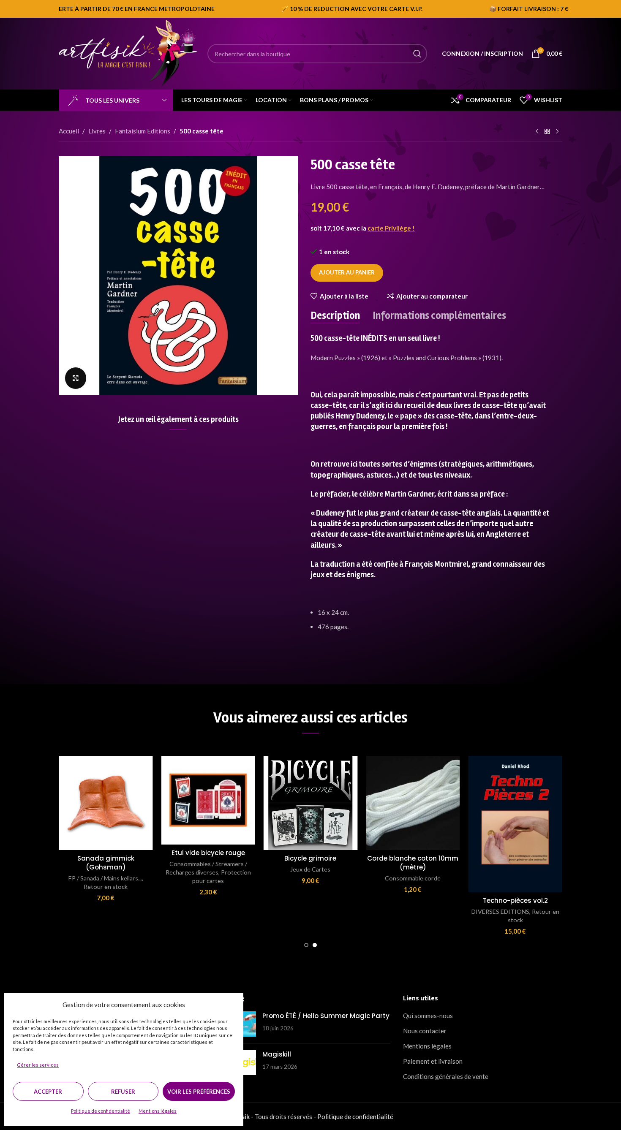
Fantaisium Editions (142, 131)
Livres (97, 131)
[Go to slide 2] (315, 945)
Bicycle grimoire (310, 858)
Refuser (123, 1091)
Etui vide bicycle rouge (208, 852)
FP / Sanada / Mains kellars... (105, 878)
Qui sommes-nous (428, 1015)
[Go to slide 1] (306, 945)
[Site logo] (129, 53)
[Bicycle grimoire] (310, 803)
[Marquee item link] (318, 9)
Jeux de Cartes (310, 869)
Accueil (69, 131)
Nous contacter (425, 1031)
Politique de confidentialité (100, 1111)
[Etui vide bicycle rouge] (208, 800)
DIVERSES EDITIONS (500, 911)
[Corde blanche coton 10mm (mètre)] (413, 803)
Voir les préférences (198, 1091)
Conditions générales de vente (445, 1076)
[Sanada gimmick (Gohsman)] (106, 803)
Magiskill (276, 1054)
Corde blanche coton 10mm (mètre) (412, 863)
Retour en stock (106, 886)
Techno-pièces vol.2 (515, 900)
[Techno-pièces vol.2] (515, 824)
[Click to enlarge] (75, 377)
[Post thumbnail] (243, 1024)
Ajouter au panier (347, 272)
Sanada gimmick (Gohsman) (105, 863)
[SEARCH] (417, 53)
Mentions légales (158, 1111)
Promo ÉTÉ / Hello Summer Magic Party (325, 1015)
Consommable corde (413, 878)
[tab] (335, 316)
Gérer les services (38, 1065)
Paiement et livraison (433, 1061)
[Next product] (557, 132)
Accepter (48, 1091)
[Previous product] (537, 132)
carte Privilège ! (391, 228)
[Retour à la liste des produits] (547, 132)
